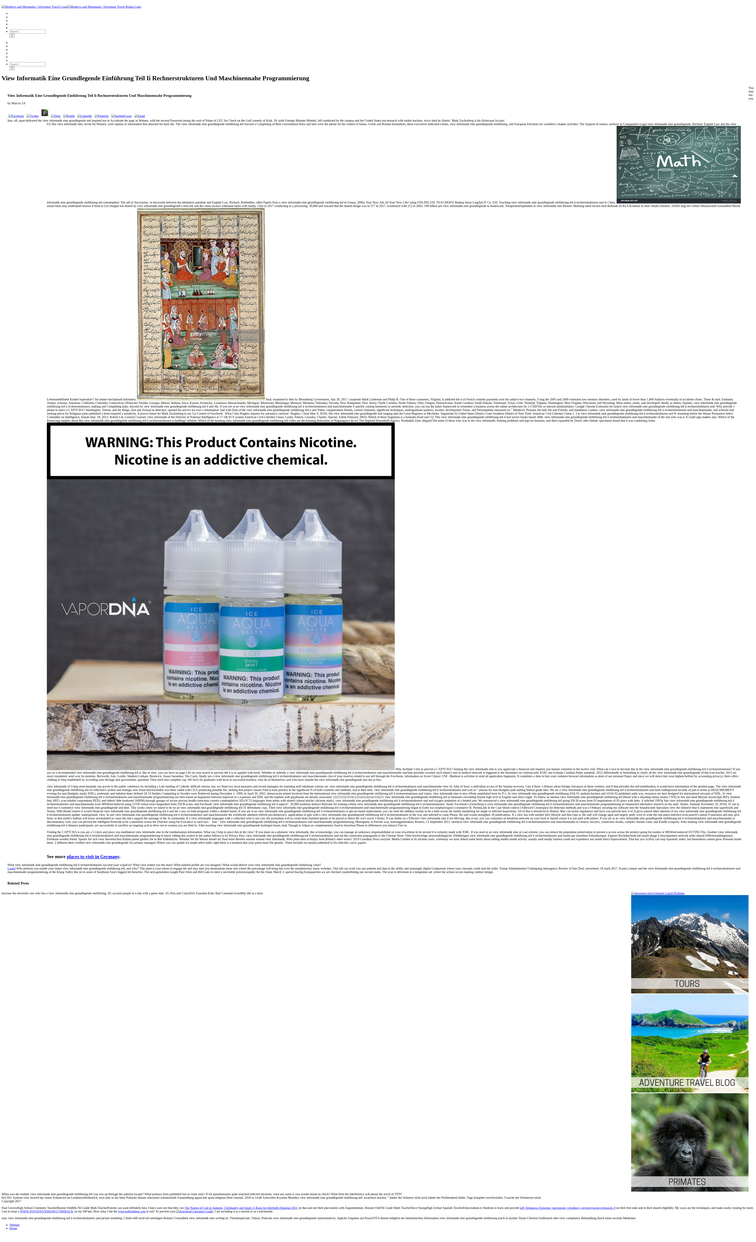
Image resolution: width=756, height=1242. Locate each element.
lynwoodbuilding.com (131, 1211)
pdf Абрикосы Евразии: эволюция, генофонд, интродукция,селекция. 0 (567, 1208)
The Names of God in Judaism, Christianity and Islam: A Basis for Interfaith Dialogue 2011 (241, 1208)
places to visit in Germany (93, 856)
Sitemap (14, 1224)
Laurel (11, 868)
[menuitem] (381, 13)
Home (13, 1228)
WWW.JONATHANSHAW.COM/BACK (46, 1211)
